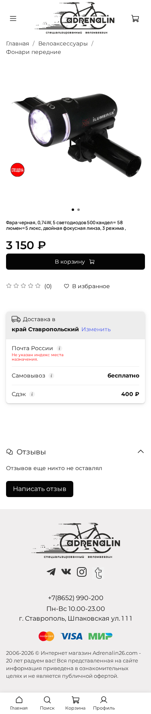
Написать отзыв (39, 489)
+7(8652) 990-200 (75, 598)
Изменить (96, 329)
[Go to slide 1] (73, 209)
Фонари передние (33, 52)
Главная (17, 43)
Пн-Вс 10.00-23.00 (75, 609)
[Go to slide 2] (78, 209)
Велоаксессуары (63, 43)
